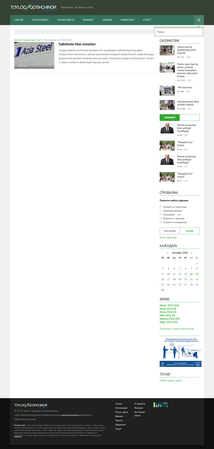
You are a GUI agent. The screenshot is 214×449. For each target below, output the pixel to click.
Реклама (138, 408)
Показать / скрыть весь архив (177, 329)
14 (191, 274)
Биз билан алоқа (139, 412)
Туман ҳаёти (65, 20)
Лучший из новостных (174, 207)
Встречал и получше (173, 218)
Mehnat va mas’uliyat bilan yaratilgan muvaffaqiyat (186, 128)
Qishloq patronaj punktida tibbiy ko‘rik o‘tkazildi (186, 50)
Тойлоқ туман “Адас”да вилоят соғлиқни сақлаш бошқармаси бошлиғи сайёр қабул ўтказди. (187, 70)
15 (197, 274)
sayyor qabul (175, 380)
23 (162, 284)
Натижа (190, 231)
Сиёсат (18, 20)
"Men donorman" (185, 87)
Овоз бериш (170, 231)
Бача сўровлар (168, 237)
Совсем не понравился (175, 222)
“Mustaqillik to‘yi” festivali (185, 143)
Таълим (107, 20)
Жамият (88, 20)
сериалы (18, 437)
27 (185, 284)
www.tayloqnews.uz (71, 415)
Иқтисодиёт (40, 20)
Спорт (147, 20)
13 (185, 274)
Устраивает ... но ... (173, 214)
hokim (163, 380)
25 (174, 284)
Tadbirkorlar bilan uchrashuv (77, 44)
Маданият (127, 20)
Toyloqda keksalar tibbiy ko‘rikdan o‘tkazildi (188, 103)
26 (180, 284)
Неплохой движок (172, 211)
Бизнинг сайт (20, 425)
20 (185, 279)
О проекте (139, 404)
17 (168, 279)
